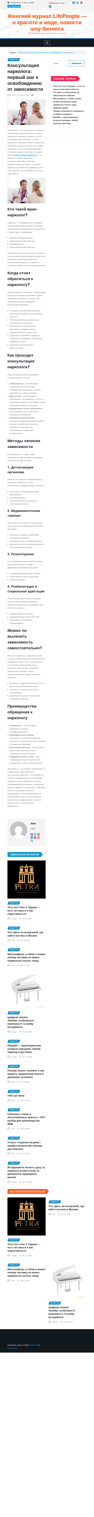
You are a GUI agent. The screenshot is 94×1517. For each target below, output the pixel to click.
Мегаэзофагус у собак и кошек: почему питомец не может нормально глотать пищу (26, 957)
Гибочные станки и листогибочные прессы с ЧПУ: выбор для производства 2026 (26, 1119)
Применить (77, 63)
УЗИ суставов (16, 1095)
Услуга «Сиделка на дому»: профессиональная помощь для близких (25, 1145)
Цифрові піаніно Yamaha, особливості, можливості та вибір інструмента (21, 1022)
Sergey (14, 918)
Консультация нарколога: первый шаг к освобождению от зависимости (46, 52)
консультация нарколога (25, 155)
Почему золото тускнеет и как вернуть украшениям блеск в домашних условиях (25, 1074)
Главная (12, 52)
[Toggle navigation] (47, 42)
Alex (13, 95)
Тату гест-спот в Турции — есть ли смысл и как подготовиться (23, 910)
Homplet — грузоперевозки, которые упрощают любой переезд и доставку (24, 1049)
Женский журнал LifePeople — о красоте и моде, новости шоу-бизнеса (47, 22)
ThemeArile (12, 1348)
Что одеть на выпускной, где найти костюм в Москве (25, 933)
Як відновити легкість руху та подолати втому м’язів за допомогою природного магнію (26, 1172)
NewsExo (34, 1345)
